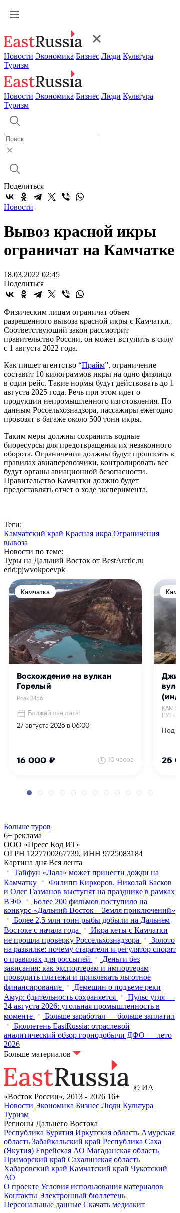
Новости (19, 56)
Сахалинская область (104, 1159)
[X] (52, 197)
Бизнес (88, 56)
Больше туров (27, 826)
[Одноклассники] (24, 197)
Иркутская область (108, 1132)
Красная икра (89, 533)
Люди (111, 56)
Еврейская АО (60, 1150)
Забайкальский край (66, 1141)
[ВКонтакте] (10, 197)
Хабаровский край (36, 1168)
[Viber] (66, 197)
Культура (138, 56)
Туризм (16, 65)
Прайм (93, 365)
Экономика (55, 56)
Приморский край (35, 1159)
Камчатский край (34, 533)
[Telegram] (38, 197)
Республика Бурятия (39, 1132)
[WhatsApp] (80, 197)
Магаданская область (123, 1150)
